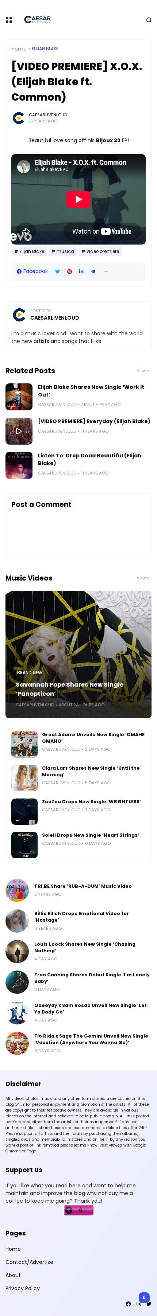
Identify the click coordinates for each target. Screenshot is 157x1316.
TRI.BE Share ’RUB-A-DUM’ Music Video (83, 886)
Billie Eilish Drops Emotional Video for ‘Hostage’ (81, 916)
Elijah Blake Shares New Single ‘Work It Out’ (91, 390)
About (13, 1275)
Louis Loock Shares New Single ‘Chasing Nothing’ (84, 947)
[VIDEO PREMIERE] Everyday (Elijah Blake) (94, 421)
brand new (29, 673)
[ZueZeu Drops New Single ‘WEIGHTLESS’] (24, 811)
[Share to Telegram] (93, 271)
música (65, 251)
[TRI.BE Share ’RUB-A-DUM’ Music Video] (17, 890)
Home (19, 48)
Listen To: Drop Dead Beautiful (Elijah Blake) (89, 459)
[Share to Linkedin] (81, 271)
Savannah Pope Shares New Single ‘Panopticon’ (69, 689)
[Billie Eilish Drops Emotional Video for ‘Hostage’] (17, 921)
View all (144, 371)
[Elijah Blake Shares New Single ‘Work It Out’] (18, 396)
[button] (106, 271)
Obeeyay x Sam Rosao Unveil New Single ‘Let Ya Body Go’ (90, 1008)
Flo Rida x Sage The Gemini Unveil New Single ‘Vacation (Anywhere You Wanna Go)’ (91, 1039)
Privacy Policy (22, 1288)
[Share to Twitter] (57, 271)
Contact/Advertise (29, 1262)
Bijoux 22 (108, 140)
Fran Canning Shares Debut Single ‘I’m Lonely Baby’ (92, 978)
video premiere (103, 251)
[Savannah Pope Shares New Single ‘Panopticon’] (78, 654)
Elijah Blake (45, 49)
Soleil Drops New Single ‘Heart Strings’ (90, 835)
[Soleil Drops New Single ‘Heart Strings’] (24, 845)
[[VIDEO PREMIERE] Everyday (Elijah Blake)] (18, 431)
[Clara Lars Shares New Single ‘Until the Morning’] (24, 778)
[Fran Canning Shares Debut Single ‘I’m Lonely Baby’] (17, 982)
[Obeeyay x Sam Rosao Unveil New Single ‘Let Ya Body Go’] (17, 1012)
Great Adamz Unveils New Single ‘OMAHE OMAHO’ (93, 737)
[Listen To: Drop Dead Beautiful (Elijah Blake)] (18, 465)
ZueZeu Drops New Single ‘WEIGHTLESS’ (91, 801)
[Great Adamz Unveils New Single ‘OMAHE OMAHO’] (24, 744)
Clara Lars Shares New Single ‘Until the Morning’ (91, 771)
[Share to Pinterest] (69, 271)
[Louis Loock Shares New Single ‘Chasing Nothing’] (17, 951)
